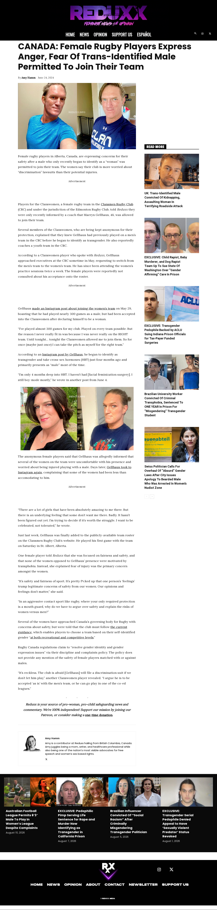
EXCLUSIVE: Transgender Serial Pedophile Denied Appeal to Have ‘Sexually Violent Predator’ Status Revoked (177, 823)
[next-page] (152, 496)
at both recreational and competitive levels (62, 637)
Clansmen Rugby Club (117, 204)
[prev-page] (146, 496)
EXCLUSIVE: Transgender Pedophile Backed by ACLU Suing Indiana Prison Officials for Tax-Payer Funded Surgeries (165, 334)
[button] (195, 34)
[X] (210, 34)
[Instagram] (202, 34)
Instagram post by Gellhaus (62, 354)
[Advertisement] (79, 191)
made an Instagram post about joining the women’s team (73, 308)
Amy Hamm (29, 77)
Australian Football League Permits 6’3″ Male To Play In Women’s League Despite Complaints (22, 819)
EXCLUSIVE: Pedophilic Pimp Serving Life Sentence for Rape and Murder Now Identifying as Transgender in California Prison (76, 823)
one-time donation (98, 715)
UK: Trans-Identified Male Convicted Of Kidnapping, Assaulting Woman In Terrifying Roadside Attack (163, 199)
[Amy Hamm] (32, 748)
